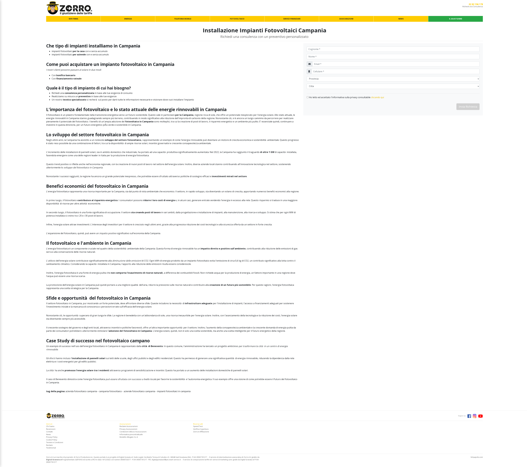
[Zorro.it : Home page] (69, 7)
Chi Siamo (50, 426)
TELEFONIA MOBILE (182, 18)
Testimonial (51, 447)
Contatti (49, 431)
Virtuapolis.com (477, 457)
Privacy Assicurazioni (128, 429)
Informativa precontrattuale (131, 434)
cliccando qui (377, 97)
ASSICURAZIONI (346, 18)
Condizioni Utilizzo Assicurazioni (133, 431)
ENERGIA (128, 18)
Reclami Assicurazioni (129, 426)
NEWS (401, 18)
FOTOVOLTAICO (237, 18)
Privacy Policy (51, 437)
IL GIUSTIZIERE (455, 18)
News (48, 434)
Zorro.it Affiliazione (201, 431)
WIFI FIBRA (73, 18)
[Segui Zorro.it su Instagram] (473, 416)
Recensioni (50, 429)
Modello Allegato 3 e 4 (129, 437)
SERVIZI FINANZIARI (291, 18)
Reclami (49, 445)
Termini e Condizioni (54, 442)
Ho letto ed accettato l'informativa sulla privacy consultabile (346, 97)
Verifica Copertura (200, 429)
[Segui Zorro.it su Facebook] (468, 416)
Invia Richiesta (468, 106)
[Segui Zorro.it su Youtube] (480, 416)
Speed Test (198, 426)
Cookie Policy (51, 440)
